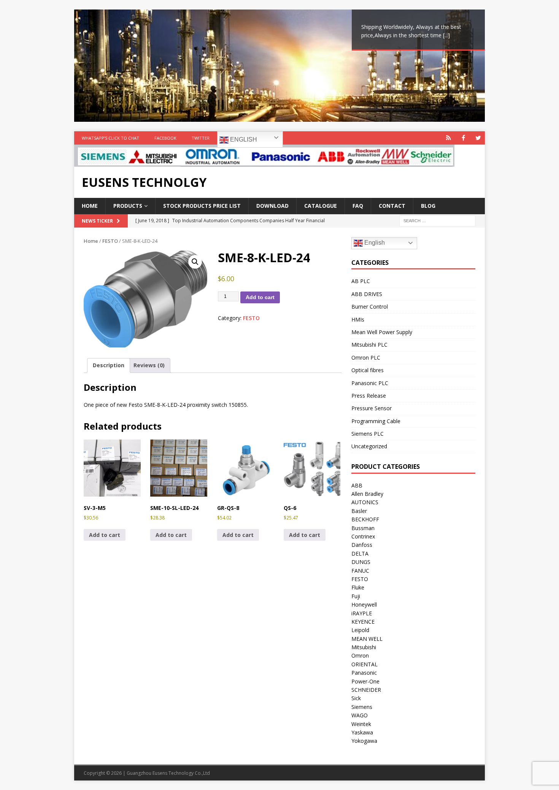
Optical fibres (367, 370)
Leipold (360, 630)
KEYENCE (363, 621)
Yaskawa (362, 732)
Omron (360, 655)
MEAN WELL (367, 638)
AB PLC (360, 281)
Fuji (355, 596)
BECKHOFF (365, 519)
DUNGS (360, 561)
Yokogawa (364, 740)
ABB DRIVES (366, 294)
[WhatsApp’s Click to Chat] (448, 138)
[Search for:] (437, 220)
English (243, 139)
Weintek (361, 724)
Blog (428, 205)
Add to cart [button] (104, 534)
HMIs (357, 319)
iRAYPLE (361, 613)
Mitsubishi (363, 647)
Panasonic (364, 672)
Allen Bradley (367, 493)
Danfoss (361, 544)
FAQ (358, 205)
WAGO (359, 715)
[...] (446, 35)
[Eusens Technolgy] (264, 162)
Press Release (368, 395)
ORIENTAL (364, 664)
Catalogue (320, 205)
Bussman (363, 528)
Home (90, 205)
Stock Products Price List (202, 205)
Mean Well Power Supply (381, 332)
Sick (356, 698)
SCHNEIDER (366, 689)
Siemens (361, 706)
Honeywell (364, 604)
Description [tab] (108, 365)
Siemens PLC (367, 433)
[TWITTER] (478, 138)
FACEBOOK (165, 138)
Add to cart (260, 297)
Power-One (365, 681)
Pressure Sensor (371, 408)
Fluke (357, 587)
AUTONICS (364, 502)
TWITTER (201, 138)
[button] (195, 262)
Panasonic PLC (369, 383)
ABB (356, 485)
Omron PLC (365, 357)
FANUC (360, 570)
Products (127, 205)
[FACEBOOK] (463, 138)
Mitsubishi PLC (369, 344)
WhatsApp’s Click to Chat (110, 138)
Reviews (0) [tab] (149, 365)
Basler (359, 510)
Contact (392, 205)
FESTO (110, 240)
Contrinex (363, 536)
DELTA (359, 553)
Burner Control (369, 306)
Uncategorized (369, 446)
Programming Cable (375, 421)
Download (272, 205)
